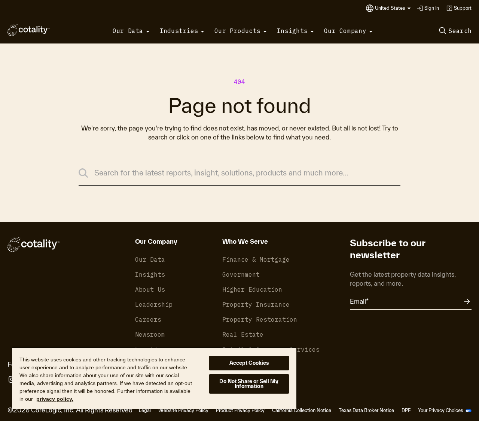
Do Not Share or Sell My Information (248, 383)
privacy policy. (54, 399)
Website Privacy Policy (183, 410)
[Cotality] (28, 29)
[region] (154, 378)
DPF (406, 410)
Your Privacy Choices (441, 410)
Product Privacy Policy (240, 410)
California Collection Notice (301, 410)
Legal (145, 410)
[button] (393, 8)
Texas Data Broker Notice (366, 410)
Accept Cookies (249, 363)
